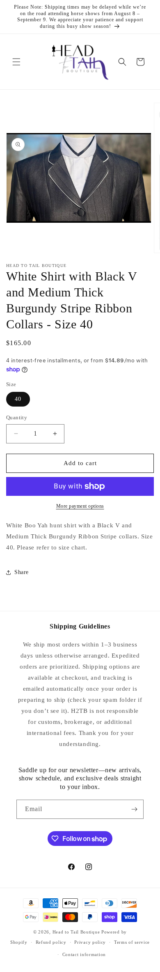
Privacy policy (90, 942)
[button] (16, 62)
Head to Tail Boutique (76, 931)
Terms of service (132, 942)
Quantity (16, 417)
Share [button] (21, 572)
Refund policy (51, 942)
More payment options (80, 506)
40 (18, 399)
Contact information (84, 954)
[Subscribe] (134, 809)
